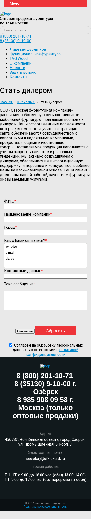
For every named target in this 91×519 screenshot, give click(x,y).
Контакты (18, 77)
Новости (17, 67)
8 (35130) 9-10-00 (15, 41)
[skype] (45, 259)
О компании (20, 63)
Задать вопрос (23, 72)
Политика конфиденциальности (46, 506)
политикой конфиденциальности (52, 352)
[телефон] (45, 246)
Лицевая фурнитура (28, 49)
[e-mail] (45, 253)
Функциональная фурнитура (35, 54)
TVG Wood (19, 58)
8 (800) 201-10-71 (15, 36)
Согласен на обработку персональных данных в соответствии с (48, 350)
